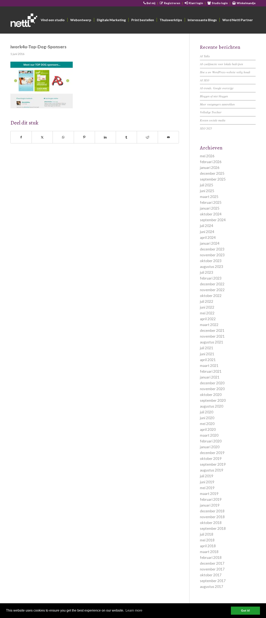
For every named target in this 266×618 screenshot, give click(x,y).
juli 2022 (206, 301)
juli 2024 (206, 226)
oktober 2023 (211, 261)
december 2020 (212, 383)
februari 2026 (211, 162)
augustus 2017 (211, 586)
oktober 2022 (211, 295)
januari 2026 (209, 167)
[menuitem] (149, 3)
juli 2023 (206, 272)
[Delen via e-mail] (168, 137)
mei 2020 (207, 423)
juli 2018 (206, 534)
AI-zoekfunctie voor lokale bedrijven (221, 64)
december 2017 (212, 563)
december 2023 (212, 249)
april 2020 (208, 429)
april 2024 (208, 237)
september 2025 (213, 179)
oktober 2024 (211, 214)
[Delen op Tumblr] (126, 137)
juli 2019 (206, 476)
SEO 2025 (206, 128)
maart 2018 (209, 552)
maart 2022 (209, 324)
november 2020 (212, 389)
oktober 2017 (211, 575)
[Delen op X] (42, 137)
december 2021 (212, 330)
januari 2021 (209, 377)
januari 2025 (209, 208)
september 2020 (213, 400)
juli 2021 (206, 348)
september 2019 (213, 464)
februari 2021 (211, 371)
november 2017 (212, 569)
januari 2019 (209, 505)
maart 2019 (209, 493)
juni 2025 (207, 191)
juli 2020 (206, 412)
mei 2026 (207, 156)
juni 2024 (207, 232)
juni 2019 (207, 482)
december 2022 (212, 284)
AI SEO (204, 80)
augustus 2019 (211, 470)
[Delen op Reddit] (147, 137)
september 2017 (213, 581)
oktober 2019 (211, 458)
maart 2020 (209, 435)
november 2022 (212, 290)
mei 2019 (207, 488)
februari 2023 (211, 278)
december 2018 (212, 511)
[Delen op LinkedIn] (105, 137)
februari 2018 (211, 557)
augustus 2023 (211, 266)
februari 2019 (211, 499)
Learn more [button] (134, 610)
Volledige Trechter (211, 112)
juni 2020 (207, 418)
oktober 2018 (211, 522)
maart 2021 (209, 365)
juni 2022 (207, 307)
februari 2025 (211, 202)
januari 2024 (209, 243)
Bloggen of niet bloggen (214, 96)
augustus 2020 (211, 406)
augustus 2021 (211, 342)
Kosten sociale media (212, 120)
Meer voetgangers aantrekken (217, 104)
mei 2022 (207, 313)
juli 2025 (206, 185)
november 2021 (212, 336)
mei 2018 (207, 540)
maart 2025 (209, 196)
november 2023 (212, 255)
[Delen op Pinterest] (84, 137)
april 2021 (208, 360)
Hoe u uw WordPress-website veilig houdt (225, 72)
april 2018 (208, 546)
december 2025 (212, 173)
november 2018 (212, 517)
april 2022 (208, 319)
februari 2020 (211, 441)
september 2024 (213, 220)
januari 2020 (209, 447)
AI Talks (205, 56)
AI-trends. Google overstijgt (216, 88)
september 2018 (213, 528)
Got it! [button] (245, 610)
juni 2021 (207, 354)
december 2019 (212, 453)
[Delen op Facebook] (21, 137)
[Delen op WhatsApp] (63, 137)
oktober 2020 (211, 394)
